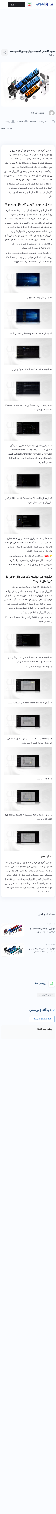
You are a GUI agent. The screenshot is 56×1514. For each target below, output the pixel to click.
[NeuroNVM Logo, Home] (42, 4)
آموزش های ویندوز (46, 994)
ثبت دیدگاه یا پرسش (42, 1019)
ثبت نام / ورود (16, 4)
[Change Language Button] (29, 4)
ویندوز (23, 171)
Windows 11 (46, 248)
